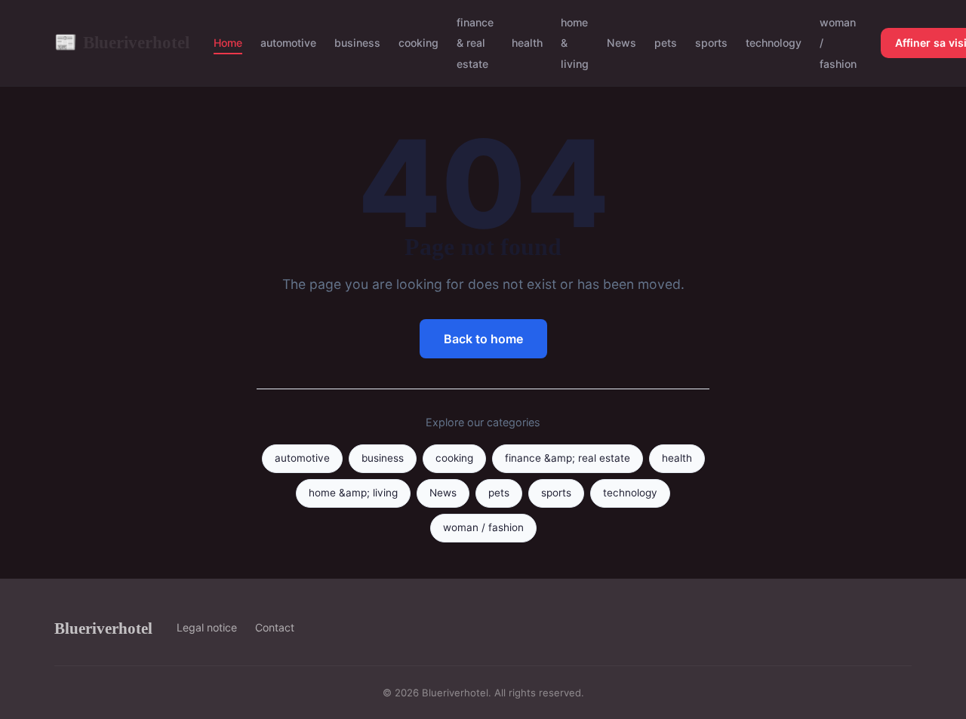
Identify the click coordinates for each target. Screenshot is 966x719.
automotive (288, 42)
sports (711, 42)
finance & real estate (475, 42)
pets (665, 42)
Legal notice (207, 627)
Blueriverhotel (121, 42)
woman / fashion (483, 527)
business (357, 42)
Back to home (483, 338)
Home (228, 42)
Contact (274, 627)
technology (773, 42)
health (527, 42)
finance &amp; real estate (567, 458)
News (621, 42)
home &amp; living (353, 493)
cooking (418, 42)
